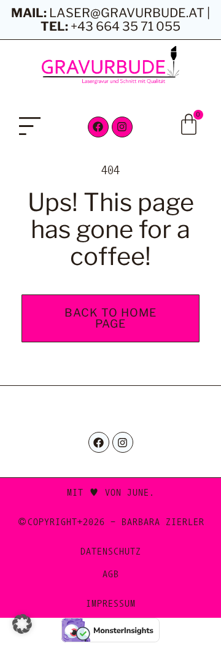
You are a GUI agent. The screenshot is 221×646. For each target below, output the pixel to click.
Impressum (111, 603)
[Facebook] (98, 127)
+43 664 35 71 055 (125, 26)
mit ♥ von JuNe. (111, 492)
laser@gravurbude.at (126, 13)
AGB (111, 574)
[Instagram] (122, 127)
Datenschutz (110, 551)
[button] (30, 127)
